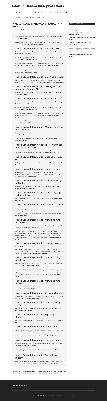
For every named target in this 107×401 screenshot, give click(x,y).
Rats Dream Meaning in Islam (53, 373)
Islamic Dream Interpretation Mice (25, 371)
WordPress (67, 395)
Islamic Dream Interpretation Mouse (41, 371)
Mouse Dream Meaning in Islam (39, 373)
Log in (72, 395)
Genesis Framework (59, 395)
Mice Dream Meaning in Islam (25, 373)
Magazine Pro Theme (48, 395)
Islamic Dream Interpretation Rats (58, 371)
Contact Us (24, 385)
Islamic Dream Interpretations (38, 6)
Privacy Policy (15, 385)
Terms (20, 385)
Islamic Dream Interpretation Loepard (78, 47)
